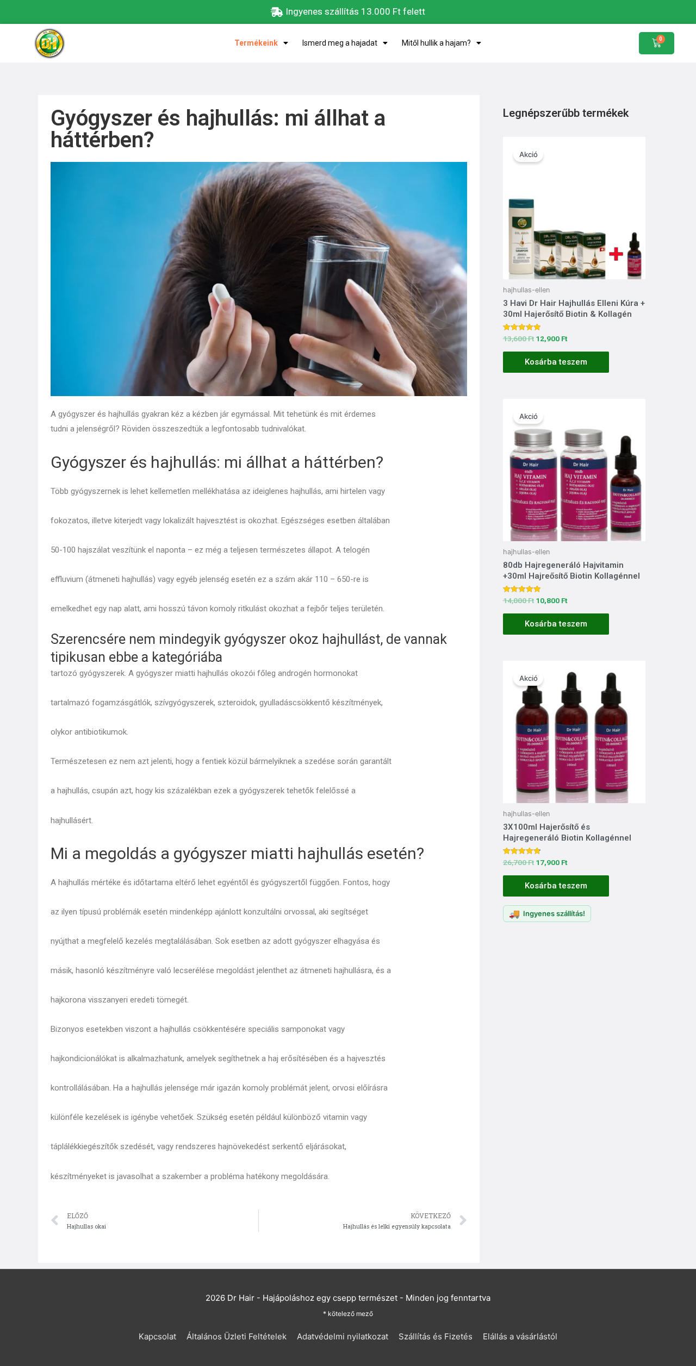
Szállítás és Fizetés (436, 1336)
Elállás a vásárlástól (520, 1336)
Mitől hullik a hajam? (436, 43)
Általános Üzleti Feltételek (237, 1336)
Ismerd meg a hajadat (339, 43)
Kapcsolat (157, 1336)
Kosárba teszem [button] (556, 362)
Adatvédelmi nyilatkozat (342, 1336)
